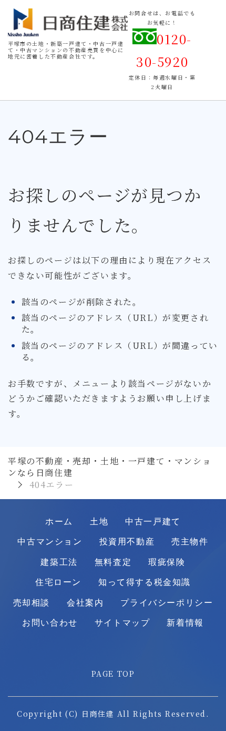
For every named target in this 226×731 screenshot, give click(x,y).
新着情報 (185, 623)
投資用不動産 (127, 542)
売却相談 (31, 603)
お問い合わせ (50, 623)
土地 (99, 521)
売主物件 (189, 542)
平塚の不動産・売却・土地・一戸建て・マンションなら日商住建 (109, 467)
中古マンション (49, 542)
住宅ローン (58, 582)
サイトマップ (122, 623)
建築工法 (58, 562)
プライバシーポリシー (166, 603)
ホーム (59, 521)
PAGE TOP (113, 673)
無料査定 (113, 562)
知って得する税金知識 (144, 582)
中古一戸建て (153, 521)
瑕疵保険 (166, 562)
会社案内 (85, 603)
